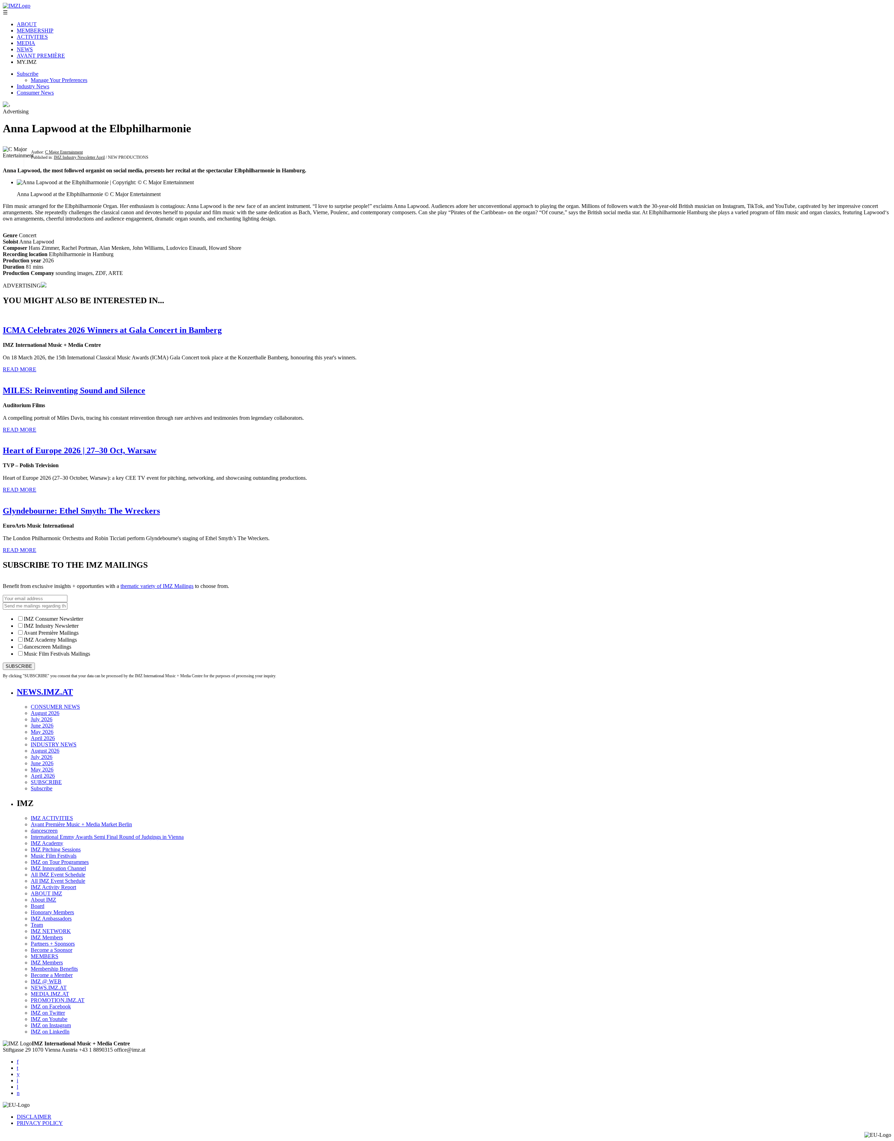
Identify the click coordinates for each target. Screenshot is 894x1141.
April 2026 (43, 738)
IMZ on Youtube (49, 1019)
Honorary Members (52, 912)
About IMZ (43, 900)
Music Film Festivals (53, 856)
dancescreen (44, 831)
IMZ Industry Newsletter (51, 626)
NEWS (25, 49)
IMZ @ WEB (46, 981)
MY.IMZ (27, 62)
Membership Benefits (54, 969)
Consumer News (35, 93)
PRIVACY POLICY (40, 1123)
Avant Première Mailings (51, 633)
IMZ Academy (47, 843)
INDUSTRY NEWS (53, 744)
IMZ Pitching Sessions (56, 849)
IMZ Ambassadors (51, 919)
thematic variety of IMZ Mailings (156, 586)
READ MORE (19, 369)
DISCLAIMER (34, 1117)
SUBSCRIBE (46, 782)
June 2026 (42, 726)
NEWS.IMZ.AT (45, 691)
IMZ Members (47, 937)
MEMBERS (44, 956)
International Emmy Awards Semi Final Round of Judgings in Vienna (107, 837)
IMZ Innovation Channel (58, 868)
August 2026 (45, 713)
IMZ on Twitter (48, 1013)
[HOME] (5, 105)
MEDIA (26, 43)
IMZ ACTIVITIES (52, 818)
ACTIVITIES (32, 37)
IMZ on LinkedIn (50, 1032)
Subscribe (27, 74)
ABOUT (27, 24)
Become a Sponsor (51, 950)
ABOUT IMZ (46, 893)
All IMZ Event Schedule (58, 875)
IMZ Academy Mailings (50, 640)
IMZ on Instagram (51, 1025)
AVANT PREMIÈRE (41, 56)
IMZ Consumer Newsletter (53, 619)
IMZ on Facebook (51, 1006)
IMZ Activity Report (53, 887)
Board (37, 906)
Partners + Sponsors (53, 944)
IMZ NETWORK (51, 931)
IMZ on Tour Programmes (60, 862)
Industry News (33, 86)
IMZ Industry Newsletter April (79, 157)
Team (37, 925)
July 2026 (41, 719)
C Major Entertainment (64, 152)
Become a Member (52, 975)
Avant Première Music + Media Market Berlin (81, 824)
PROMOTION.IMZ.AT (58, 1000)
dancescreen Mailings (47, 647)
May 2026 (42, 732)
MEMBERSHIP (35, 30)
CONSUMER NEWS (55, 707)
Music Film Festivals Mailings (57, 654)
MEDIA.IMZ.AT (50, 994)
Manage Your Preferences (59, 80)
